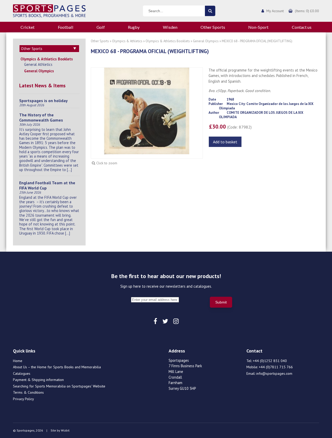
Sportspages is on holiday (43, 100)
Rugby (134, 27)
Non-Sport (258, 27)
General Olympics (39, 70)
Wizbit (65, 430)
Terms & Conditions (28, 392)
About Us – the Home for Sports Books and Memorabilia (57, 367)
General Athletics (38, 64)
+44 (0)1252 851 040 (270, 360)
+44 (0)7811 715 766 (276, 367)
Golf (100, 27)
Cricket (27, 27)
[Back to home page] (49, 10)
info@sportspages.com (274, 373)
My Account (275, 11)
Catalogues (21, 373)
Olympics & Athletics (127, 41)
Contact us (302, 27)
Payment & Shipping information (38, 379)
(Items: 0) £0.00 (307, 11)
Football (65, 27)
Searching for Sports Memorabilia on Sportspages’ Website (59, 386)
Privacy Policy (23, 399)
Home (17, 360)
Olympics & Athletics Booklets (46, 58)
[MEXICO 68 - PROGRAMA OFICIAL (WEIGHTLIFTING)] (147, 110)
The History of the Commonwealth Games (41, 117)
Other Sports (212, 27)
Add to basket (225, 141)
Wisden (170, 27)
